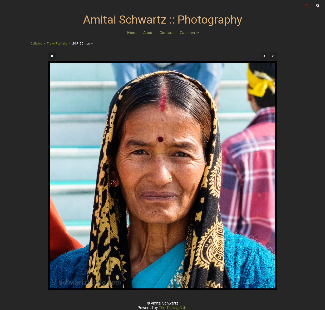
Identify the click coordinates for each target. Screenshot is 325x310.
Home (132, 32)
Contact (167, 32)
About (148, 32)
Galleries (187, 32)
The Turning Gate (173, 307)
